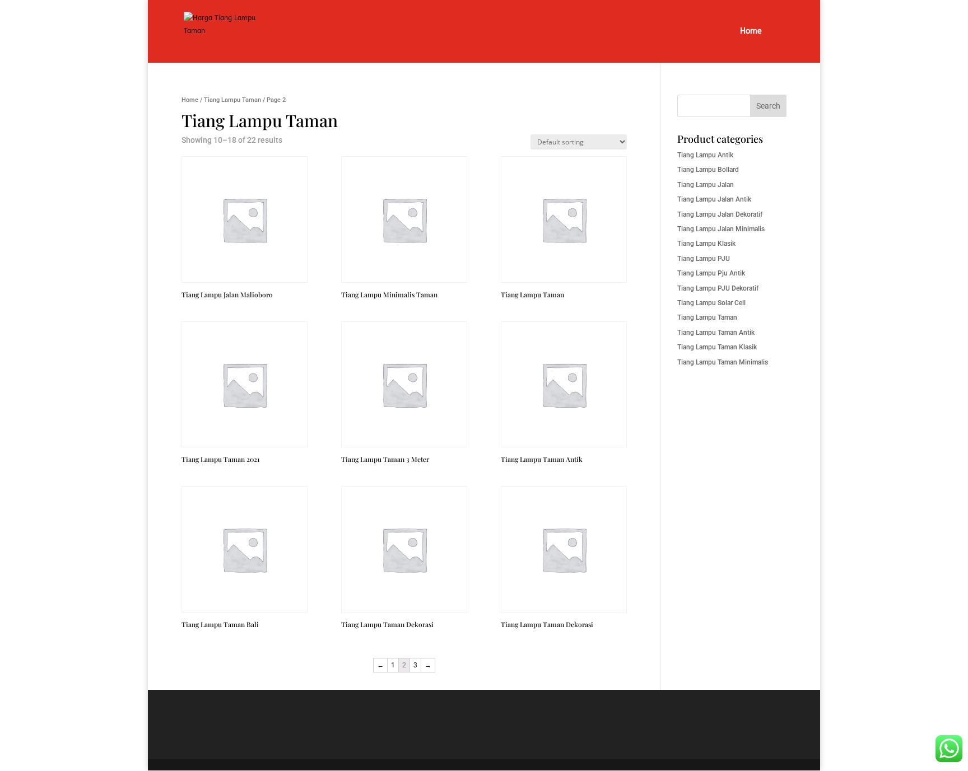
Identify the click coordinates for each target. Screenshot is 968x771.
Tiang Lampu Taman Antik (716, 333)
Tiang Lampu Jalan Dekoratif (719, 214)
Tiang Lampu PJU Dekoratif (717, 288)
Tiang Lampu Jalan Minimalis (721, 229)
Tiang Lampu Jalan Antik (714, 199)
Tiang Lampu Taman (232, 100)
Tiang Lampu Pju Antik (711, 273)
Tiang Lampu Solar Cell (711, 303)
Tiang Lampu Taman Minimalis (722, 362)
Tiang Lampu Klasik (706, 243)
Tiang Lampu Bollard (708, 170)
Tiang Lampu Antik (705, 155)
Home (751, 31)
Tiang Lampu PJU (703, 259)
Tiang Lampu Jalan (705, 185)
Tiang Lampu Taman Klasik (717, 347)
